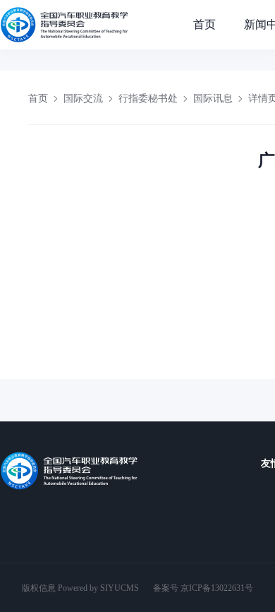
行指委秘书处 (148, 98)
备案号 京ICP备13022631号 (203, 588)
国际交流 (83, 98)
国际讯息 (213, 98)
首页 (204, 24)
